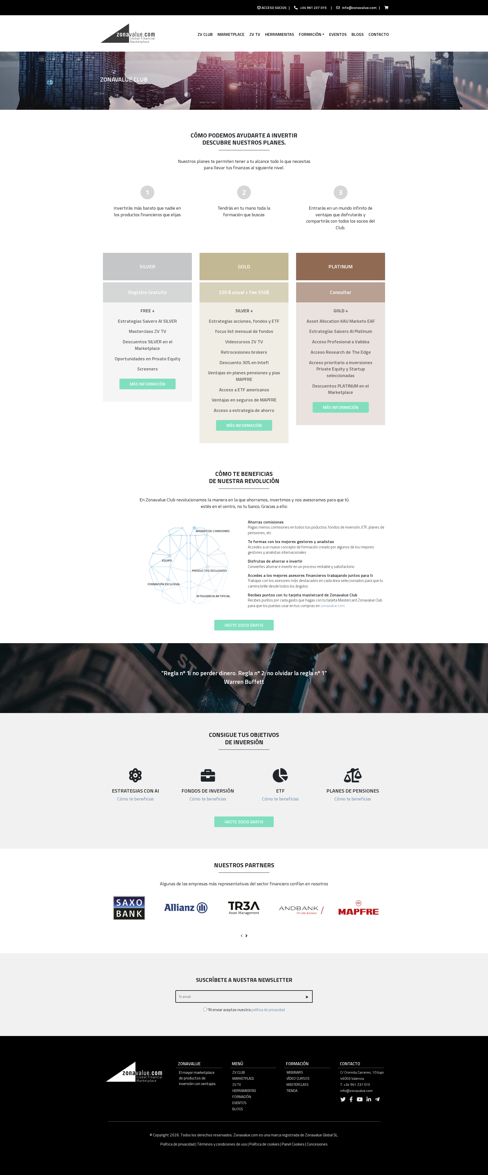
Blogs (237, 1108)
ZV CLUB (238, 1072)
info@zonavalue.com (359, 7)
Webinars (294, 1072)
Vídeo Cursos (298, 1078)
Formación (241, 1096)
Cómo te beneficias (135, 798)
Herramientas (244, 1090)
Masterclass (297, 1084)
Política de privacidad (177, 1144)
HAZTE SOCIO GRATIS (244, 625)
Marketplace (243, 1078)
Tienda (291, 1090)
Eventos (239, 1102)
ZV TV (236, 1084)
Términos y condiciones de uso (222, 1144)
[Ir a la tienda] (384, 7)
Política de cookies (264, 1144)
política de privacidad (268, 1010)
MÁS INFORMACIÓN (147, 384)
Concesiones (317, 1144)
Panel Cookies (293, 1144)
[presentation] (241, 936)
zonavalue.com (333, 606)
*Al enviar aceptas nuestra (246, 1009)
